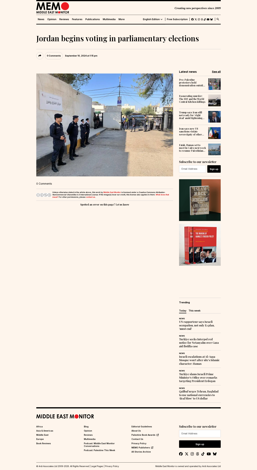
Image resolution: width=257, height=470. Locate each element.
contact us (90, 197)
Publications (92, 19)
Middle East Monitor (112, 192)
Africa (39, 426)
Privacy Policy (138, 443)
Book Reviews (43, 443)
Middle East (42, 435)
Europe (40, 439)
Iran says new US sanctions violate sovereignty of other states (190, 131)
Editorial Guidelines (141, 426)
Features (77, 19)
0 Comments (54, 55)
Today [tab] (182, 310)
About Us (136, 430)
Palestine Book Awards (143, 435)
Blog (86, 426)
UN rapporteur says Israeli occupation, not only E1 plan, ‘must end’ (196, 325)
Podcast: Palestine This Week (99, 450)
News (41, 19)
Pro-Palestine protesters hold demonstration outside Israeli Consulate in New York (191, 82)
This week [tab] (194, 310)
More (122, 19)
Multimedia (109, 19)
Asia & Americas (44, 430)
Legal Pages (97, 466)
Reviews (64, 19)
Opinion (51, 19)
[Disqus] (104, 247)
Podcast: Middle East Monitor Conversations (99, 444)
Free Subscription (177, 19)
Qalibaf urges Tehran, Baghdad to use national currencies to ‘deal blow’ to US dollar (198, 395)
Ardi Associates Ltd (211, 466)
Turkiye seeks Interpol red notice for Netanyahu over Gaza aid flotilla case (199, 343)
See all (216, 71)
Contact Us (137, 439)
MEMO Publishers (140, 447)
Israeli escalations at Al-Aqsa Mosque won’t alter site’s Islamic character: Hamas (199, 360)
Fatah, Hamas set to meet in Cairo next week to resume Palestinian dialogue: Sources (192, 148)
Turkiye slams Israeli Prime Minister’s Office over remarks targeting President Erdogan (198, 377)
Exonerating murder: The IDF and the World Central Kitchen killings (192, 99)
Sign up (214, 169)
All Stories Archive (141, 451)
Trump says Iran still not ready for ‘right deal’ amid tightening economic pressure (190, 115)
